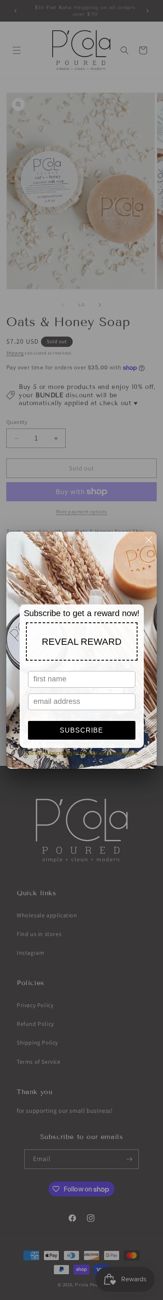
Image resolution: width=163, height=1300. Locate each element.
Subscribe (81, 730)
